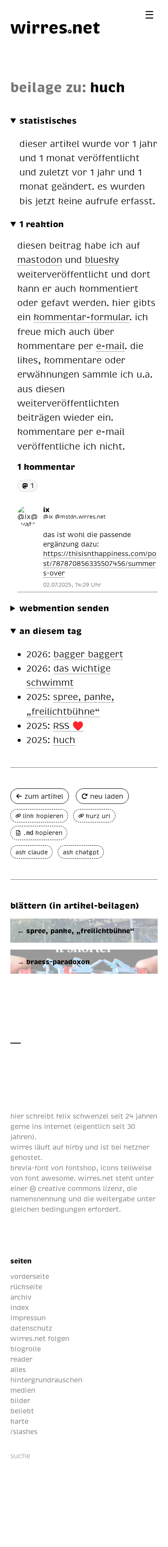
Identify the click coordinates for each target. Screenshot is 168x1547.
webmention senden (64, 608)
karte (19, 1421)
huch (107, 86)
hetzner (136, 1147)
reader (21, 1359)
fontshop (80, 1168)
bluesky (102, 259)
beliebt (22, 1411)
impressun (28, 1318)
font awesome (49, 1178)
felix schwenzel (82, 1116)
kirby (74, 1147)
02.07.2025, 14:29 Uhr (72, 584)
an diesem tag (50, 630)
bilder (20, 1400)
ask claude (32, 852)
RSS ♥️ (68, 725)
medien (22, 1390)
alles (18, 1369)
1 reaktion (41, 223)
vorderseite (29, 1276)
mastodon (39, 259)
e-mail (110, 345)
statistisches (48, 120)
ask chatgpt (81, 852)
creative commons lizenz (79, 1188)
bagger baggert (88, 654)
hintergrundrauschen (46, 1380)
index (19, 1307)
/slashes (23, 1431)
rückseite (26, 1287)
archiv (20, 1297)
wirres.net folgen (39, 1338)
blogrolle (25, 1349)
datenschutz (31, 1328)
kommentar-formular (82, 317)
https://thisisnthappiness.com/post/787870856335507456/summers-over (99, 563)
